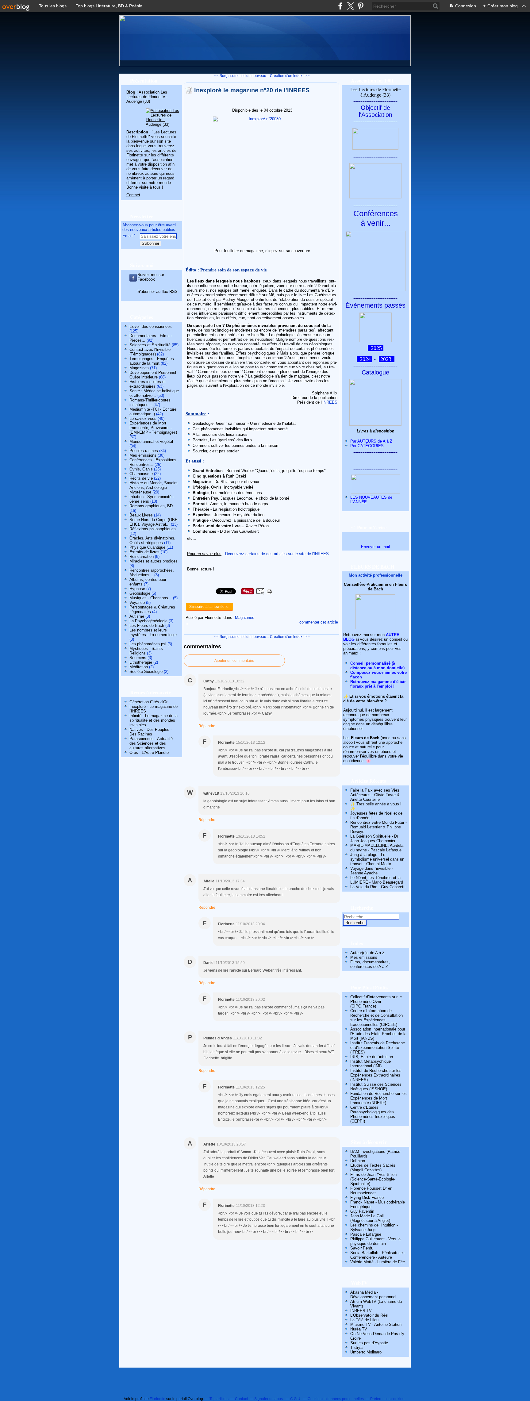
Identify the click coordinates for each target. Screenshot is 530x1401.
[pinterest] (360, 6)
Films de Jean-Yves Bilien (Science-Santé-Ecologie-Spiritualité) (373, 1179)
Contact (133, 195)
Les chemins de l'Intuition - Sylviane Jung (374, 1227)
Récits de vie (141, 478)
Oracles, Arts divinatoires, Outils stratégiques (152, 540)
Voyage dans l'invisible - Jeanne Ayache (371, 870)
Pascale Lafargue (365, 1234)
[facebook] (340, 6)
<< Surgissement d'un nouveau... (241, 76)
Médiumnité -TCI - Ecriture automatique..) (152, 411)
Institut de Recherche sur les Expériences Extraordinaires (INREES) (375, 1075)
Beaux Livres (141, 515)
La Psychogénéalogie (148, 621)
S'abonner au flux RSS (157, 291)
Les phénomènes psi (147, 644)
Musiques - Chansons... (150, 598)
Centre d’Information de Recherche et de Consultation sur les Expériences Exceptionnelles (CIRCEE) (376, 1017)
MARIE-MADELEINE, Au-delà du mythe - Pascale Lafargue (376, 847)
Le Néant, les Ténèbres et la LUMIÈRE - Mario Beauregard (376, 880)
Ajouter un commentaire (234, 660)
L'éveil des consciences (150, 326)
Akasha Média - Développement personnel (373, 1294)
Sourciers (137, 657)
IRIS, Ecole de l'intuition (371, 1056)
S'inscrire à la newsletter (209, 607)
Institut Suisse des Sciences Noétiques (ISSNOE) (375, 1086)
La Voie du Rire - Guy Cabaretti (377, 887)
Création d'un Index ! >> (289, 76)
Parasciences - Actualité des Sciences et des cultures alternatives (151, 743)
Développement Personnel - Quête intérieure (154, 374)
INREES (329, 402)
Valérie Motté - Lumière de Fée (377, 1262)
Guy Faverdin (362, 1211)
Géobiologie (139, 593)
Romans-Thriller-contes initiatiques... (150, 402)
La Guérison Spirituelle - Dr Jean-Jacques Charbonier (374, 838)
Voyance (137, 602)
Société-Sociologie (146, 671)
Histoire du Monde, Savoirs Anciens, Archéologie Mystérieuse (153, 487)
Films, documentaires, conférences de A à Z (370, 964)
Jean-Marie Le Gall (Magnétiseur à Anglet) (370, 1218)
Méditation (138, 667)
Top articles (219, 1399)
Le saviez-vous (142, 418)
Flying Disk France (367, 1197)
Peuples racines (143, 450)
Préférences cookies (387, 1399)
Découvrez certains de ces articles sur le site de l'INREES (277, 553)
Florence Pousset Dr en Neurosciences (371, 1190)
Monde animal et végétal (151, 441)
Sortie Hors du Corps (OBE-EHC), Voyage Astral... (154, 522)
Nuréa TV (358, 1329)
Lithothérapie (140, 662)
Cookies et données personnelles (336, 1399)
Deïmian (357, 1160)
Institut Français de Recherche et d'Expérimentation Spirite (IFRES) (377, 1047)
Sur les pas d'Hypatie (369, 1343)
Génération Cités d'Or (148, 702)
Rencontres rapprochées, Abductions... (151, 572)
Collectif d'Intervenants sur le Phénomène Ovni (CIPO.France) (376, 1001)
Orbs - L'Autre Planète (149, 752)
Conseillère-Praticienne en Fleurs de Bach (375, 586)
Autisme (136, 616)
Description (137, 132)
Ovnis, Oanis (141, 469)
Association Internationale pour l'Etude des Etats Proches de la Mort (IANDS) (378, 1034)
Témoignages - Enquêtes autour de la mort (151, 361)
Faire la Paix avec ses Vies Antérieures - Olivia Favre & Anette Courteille (375, 795)
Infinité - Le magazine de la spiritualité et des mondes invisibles (153, 720)
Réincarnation (141, 556)
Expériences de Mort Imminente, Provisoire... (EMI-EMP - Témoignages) (153, 428)
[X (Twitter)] (350, 6)
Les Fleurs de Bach (146, 625)
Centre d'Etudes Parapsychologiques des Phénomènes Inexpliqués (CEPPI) (372, 1114)
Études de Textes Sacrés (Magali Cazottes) (372, 1167)
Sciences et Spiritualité (150, 345)
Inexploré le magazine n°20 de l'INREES (251, 90)
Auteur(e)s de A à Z (367, 952)
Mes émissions (142, 455)
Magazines (139, 368)
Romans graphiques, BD (151, 506)
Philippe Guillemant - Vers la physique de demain (375, 1241)
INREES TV (361, 1310)
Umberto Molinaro (366, 1352)
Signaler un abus (269, 1399)
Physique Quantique (147, 547)
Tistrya (356, 1347)
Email (127, 235)
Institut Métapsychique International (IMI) (370, 1063)
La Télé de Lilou (364, 1320)
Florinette (157, 1399)
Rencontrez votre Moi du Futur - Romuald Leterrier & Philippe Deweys (378, 827)
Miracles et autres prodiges (153, 561)
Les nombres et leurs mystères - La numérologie (153, 632)
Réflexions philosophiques (152, 529)
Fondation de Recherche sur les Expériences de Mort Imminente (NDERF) (378, 1098)
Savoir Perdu (361, 1248)
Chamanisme (141, 473)
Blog (130, 92)
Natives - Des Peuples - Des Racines (150, 731)
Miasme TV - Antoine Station (375, 1324)
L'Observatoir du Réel (369, 1315)
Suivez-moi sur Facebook (150, 277)
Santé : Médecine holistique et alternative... (154, 393)
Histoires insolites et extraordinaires (147, 384)
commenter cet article (318, 622)
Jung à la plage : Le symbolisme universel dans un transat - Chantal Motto (377, 859)
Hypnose (137, 588)
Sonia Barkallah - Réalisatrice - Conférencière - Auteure (377, 1255)
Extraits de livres (144, 552)
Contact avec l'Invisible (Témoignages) (150, 351)
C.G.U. (295, 1399)
